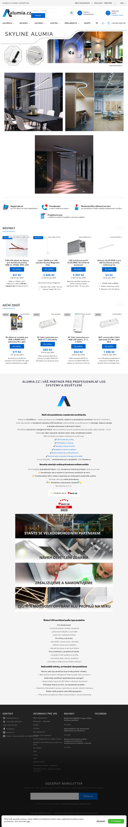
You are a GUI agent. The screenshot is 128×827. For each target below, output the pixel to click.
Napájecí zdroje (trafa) (65, 443)
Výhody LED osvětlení (42, 733)
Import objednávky (88, 13)
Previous (119, 225)
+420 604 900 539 (14, 719)
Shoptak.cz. (72, 813)
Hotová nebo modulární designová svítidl (65, 453)
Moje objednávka (82, 3)
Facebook (10, 726)
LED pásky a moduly (65, 440)
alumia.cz (10, 730)
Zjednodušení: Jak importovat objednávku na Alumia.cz (76, 727)
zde (28, 821)
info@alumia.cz (12, 715)
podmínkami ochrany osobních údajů (77, 801)
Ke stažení (37, 745)
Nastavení (101, 821)
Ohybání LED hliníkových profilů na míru (47, 741)
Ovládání (58, 447)
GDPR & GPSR (38, 759)
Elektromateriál (59, 450)
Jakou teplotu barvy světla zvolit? (47, 736)
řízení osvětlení (69, 447)
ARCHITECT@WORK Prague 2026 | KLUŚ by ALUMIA (78, 717)
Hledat (38, 16)
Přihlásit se (88, 793)
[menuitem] (9, 23)
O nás (35, 752)
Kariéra (36, 726)
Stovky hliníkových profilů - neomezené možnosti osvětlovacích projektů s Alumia (77, 738)
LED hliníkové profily (65, 437)
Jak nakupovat (39, 729)
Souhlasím (117, 821)
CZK (122, 3)
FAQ (34, 749)
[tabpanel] (16, 261)
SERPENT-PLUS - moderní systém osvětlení (47, 767)
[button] (5, 46)
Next (122, 225)
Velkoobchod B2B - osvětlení (45, 763)
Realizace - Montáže (103, 3)
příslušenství (72, 450)
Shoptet (59, 813)
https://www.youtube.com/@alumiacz (22, 733)
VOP (35, 756)
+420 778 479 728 (9, 722)
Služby (36, 722)
